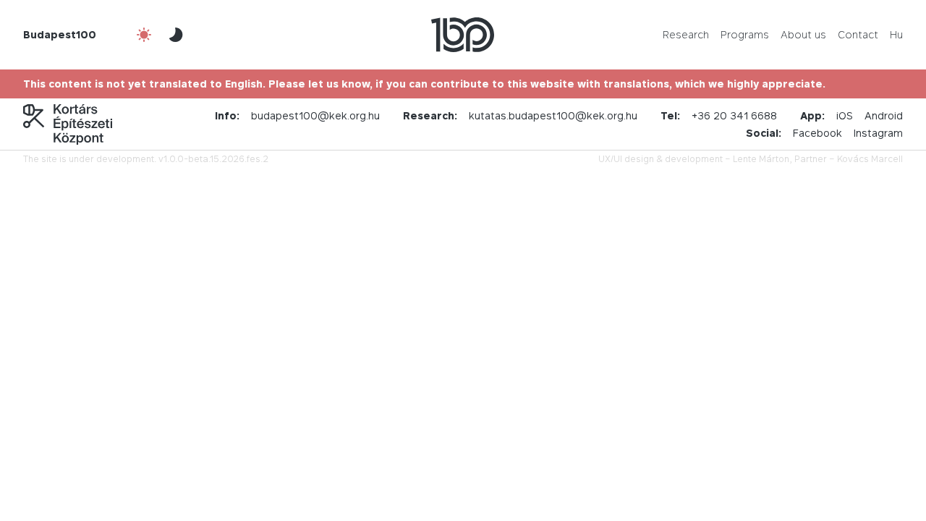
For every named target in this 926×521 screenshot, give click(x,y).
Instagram (878, 133)
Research (686, 34)
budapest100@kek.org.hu (315, 115)
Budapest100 (59, 34)
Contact (858, 34)
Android (884, 115)
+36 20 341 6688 (734, 115)
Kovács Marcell (870, 158)
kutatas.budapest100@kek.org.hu (553, 115)
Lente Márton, (762, 158)
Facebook (817, 133)
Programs (745, 34)
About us (803, 34)
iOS (844, 115)
